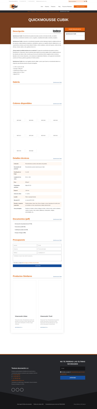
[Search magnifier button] (86, 1)
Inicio (29, 11)
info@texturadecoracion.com (41, 1)
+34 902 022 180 (17, 378)
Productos (33, 11)
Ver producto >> (19, 327)
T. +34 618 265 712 (22, 1)
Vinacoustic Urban (21, 316)
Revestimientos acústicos (54, 11)
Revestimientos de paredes (42, 11)
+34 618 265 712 (16, 376)
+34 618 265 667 (16, 374)
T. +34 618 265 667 (31, 1)
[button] (80, 6)
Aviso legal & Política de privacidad (24, 404)
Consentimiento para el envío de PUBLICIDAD (55, 404)
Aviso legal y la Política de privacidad (31, 262)
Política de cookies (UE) (39, 404)
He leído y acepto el (26, 262)
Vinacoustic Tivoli (46, 316)
